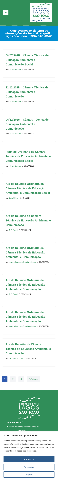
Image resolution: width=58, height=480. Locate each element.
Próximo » (33, 379)
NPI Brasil (13, 230)
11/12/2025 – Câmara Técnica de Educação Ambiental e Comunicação (27, 92)
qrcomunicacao (16, 358)
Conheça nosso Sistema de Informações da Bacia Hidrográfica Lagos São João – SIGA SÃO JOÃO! (29, 33)
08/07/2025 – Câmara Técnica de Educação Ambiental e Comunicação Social (27, 60)
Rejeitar (29, 474)
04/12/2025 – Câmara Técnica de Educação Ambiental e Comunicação (27, 124)
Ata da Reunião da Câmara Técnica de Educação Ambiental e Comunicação (28, 220)
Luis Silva (13, 198)
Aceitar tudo (29, 459)
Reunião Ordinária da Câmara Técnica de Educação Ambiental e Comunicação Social (28, 156)
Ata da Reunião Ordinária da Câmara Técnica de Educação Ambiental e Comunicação (25, 252)
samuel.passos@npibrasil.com (22, 262)
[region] (29, 455)
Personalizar (29, 467)
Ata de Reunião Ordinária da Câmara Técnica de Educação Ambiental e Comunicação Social (28, 188)
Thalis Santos (15, 70)
